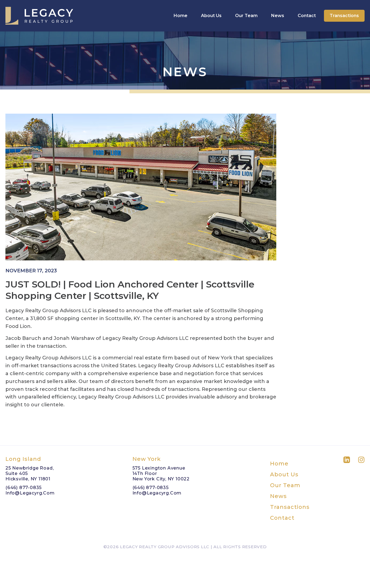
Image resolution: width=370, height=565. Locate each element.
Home (180, 15)
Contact (307, 15)
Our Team (246, 15)
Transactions (344, 15)
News (277, 15)
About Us (211, 15)
